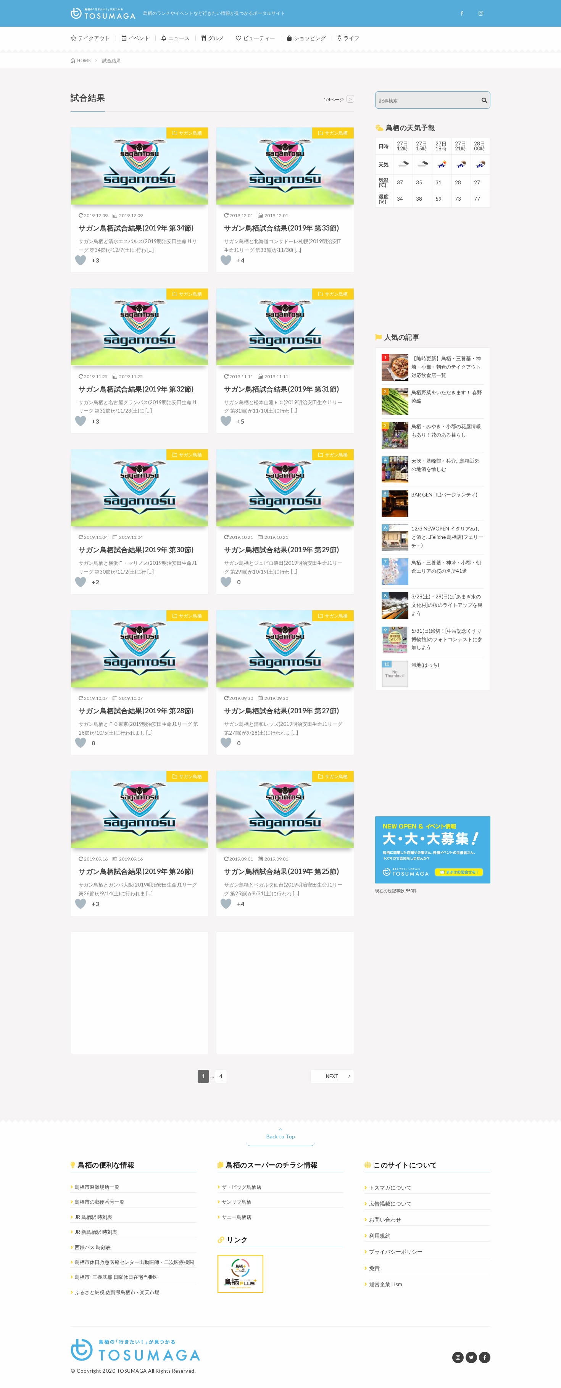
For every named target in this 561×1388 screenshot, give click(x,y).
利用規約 (379, 1235)
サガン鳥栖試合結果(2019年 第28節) (136, 710)
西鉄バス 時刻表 (93, 1247)
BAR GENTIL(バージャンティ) (444, 495)
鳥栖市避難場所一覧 (97, 1187)
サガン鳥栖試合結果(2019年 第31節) (281, 389)
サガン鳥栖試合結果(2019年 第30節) (136, 549)
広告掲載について (390, 1203)
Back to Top (280, 1136)
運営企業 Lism (385, 1284)
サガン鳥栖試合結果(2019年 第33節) (281, 228)
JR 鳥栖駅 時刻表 (93, 1217)
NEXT (332, 1076)
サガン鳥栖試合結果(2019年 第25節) (281, 871)
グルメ (216, 38)
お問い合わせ (385, 1219)
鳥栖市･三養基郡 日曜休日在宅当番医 (116, 1277)
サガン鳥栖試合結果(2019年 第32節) (136, 389)
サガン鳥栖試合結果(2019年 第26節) (136, 871)
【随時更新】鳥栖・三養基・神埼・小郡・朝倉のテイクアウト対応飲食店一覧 (446, 366)
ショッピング (310, 38)
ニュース (179, 38)
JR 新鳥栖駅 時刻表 (96, 1232)
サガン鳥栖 (190, 133)
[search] (484, 100)
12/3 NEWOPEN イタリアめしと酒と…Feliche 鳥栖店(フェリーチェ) (447, 537)
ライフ (351, 38)
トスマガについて (390, 1187)
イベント (139, 38)
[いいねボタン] (80, 260)
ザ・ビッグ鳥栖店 (241, 1187)
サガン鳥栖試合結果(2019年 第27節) (281, 710)
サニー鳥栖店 (236, 1217)
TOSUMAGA (132, 1371)
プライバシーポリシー (395, 1251)
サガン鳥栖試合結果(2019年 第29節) (281, 549)
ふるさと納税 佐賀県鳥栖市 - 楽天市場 (117, 1292)
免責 (374, 1268)
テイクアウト (94, 38)
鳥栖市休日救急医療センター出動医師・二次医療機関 (134, 1262)
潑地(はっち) (425, 665)
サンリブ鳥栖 (236, 1202)
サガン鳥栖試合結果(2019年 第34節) (136, 228)
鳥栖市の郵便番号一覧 (99, 1202)
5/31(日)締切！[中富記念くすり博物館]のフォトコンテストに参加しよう (446, 639)
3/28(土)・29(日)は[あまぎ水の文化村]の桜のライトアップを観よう (446, 604)
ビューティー (259, 38)
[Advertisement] (139, 993)
